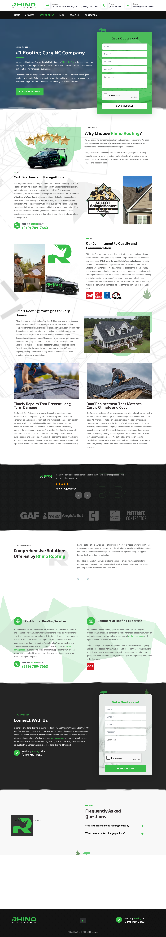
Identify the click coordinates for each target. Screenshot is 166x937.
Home (17, 15)
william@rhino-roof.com (143, 5)
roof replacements (136, 636)
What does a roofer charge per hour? (105, 833)
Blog (61, 15)
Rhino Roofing (68, 62)
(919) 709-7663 (115, 5)
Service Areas (47, 15)
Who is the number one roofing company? (108, 825)
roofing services (57, 738)
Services (29, 15)
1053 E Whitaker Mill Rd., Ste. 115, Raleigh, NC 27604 (75, 6)
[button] (78, 495)
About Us (74, 15)
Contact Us (91, 15)
